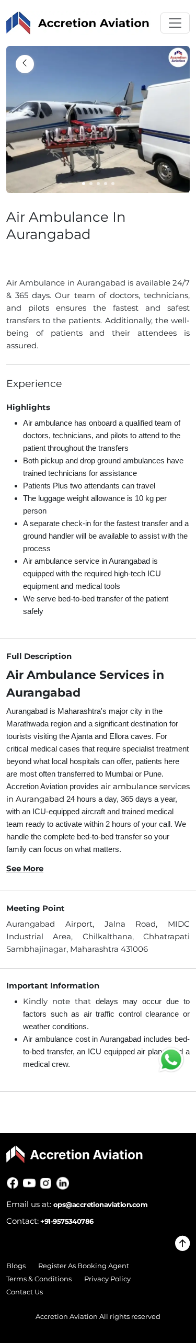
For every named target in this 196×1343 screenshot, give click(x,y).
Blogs (16, 1266)
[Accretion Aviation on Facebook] (14, 1183)
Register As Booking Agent (83, 1266)
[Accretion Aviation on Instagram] (48, 1183)
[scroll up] (182, 1246)
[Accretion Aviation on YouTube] (31, 1183)
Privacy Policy (107, 1279)
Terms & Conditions (39, 1279)
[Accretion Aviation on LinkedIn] (64, 1183)
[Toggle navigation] (175, 23)
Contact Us (24, 1292)
